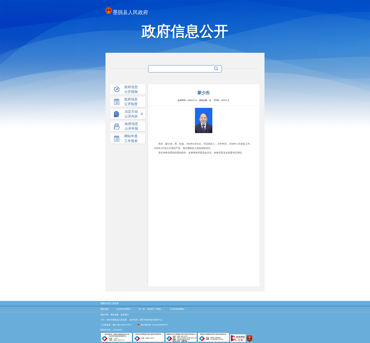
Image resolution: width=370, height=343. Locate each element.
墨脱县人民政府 (130, 12)
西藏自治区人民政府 (109, 303)
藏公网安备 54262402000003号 (154, 325)
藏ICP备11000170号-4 (122, 325)
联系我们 (125, 315)
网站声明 (104, 315)
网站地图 (115, 315)
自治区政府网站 (123, 309)
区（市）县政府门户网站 (150, 309)
